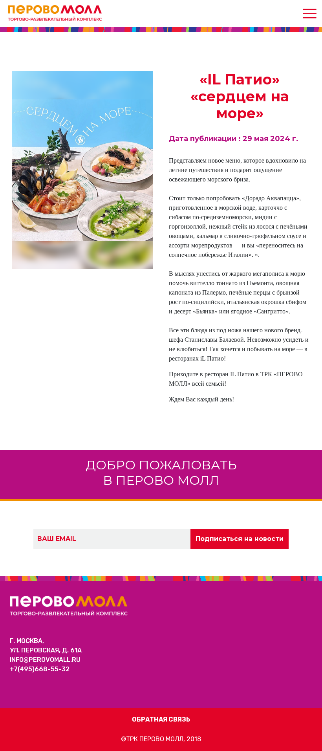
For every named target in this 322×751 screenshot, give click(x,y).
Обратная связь (161, 719)
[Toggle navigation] (309, 14)
